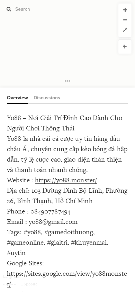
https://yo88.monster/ (66, 180)
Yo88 (14, 138)
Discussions (47, 98)
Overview (17, 98)
